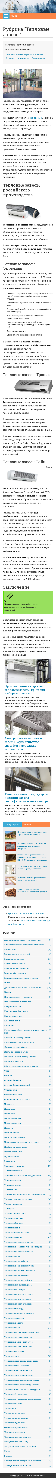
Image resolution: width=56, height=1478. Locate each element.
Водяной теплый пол (27, 963)
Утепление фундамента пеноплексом (27, 1399)
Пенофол (27, 1128)
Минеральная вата (27, 1061)
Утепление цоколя (27, 1403)
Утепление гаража (27, 1237)
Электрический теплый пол (27, 1465)
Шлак (27, 1451)
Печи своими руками (27, 1137)
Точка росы (27, 1209)
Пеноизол (27, 1104)
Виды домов (27, 949)
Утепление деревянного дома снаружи (27, 1247)
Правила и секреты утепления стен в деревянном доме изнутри (32, 833)
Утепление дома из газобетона (27, 1266)
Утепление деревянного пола (27, 1251)
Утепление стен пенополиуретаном (27, 1384)
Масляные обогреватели (27, 1052)
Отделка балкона (27, 1080)
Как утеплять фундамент (27, 1011)
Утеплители (27, 1408)
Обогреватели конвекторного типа (27, 1066)
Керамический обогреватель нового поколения (27, 1031)
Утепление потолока (27, 1351)
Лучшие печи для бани (27, 1047)
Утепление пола (27, 1327)
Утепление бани (27, 1228)
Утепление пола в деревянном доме (27, 1332)
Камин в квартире (27, 1016)
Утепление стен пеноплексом (27, 1375)
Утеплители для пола (27, 1413)
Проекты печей (27, 1156)
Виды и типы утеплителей (27, 954)
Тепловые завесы (27, 1180)
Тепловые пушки (27, 1185)
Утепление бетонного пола (27, 1232)
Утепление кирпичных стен (27, 1299)
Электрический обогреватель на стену (27, 1460)
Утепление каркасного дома (27, 1285)
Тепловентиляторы (27, 1170)
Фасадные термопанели (27, 1427)
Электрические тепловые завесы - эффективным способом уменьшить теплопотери (23, 744)
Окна (27, 1071)
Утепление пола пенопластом (27, 1342)
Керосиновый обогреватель (27, 1037)
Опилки (27, 1075)
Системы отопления (27, 1166)
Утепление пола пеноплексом (27, 1346)
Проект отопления (27, 1151)
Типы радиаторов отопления (27, 1199)
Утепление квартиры (27, 1289)
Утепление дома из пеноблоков (27, 1270)
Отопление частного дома (27, 1099)
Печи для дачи (27, 1132)
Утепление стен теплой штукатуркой (27, 1389)
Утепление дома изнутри (27, 1275)
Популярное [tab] (12, 824)
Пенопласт (27, 1109)
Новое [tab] (27, 824)
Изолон (27, 992)
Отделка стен (27, 1090)
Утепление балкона (27, 1218)
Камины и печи (27, 1021)
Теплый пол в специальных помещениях (27, 1194)
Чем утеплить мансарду (27, 1441)
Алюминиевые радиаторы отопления (27, 940)
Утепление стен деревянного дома (27, 1361)
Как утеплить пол (27, 1006)
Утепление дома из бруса (27, 1261)
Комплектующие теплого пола (27, 1042)
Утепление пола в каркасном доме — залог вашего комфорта (32, 879)
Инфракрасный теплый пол (27, 1001)
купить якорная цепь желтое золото (26, 913)
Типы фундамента (27, 1204)
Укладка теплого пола (27, 1213)
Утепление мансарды (27, 1308)
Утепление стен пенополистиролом (27, 1380)
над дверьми (35, 117)
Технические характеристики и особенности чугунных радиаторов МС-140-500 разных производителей (32, 857)
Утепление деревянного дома (27, 1242)
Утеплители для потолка (27, 1418)
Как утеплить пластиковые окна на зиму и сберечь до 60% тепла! (32, 867)
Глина (27, 982)
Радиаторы (27, 1161)
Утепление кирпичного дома (27, 1294)
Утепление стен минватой (27, 1365)
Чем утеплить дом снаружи (27, 1437)
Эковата (27, 1456)
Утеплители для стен (27, 1422)
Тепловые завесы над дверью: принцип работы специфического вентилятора (27, 797)
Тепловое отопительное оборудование (25, 58)
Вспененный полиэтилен (27, 968)
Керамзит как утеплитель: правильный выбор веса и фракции (32, 890)
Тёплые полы (27, 1189)
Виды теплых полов (27, 959)
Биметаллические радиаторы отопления (27, 944)
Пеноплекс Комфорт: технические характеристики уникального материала (31, 846)
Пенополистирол (27, 1118)
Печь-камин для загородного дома (27, 1142)
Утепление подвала (27, 1323)
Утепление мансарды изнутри (27, 1313)
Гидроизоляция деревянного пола (27, 978)
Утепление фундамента (27, 1394)
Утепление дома (27, 1256)
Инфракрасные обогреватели (27, 997)
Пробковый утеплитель (27, 1147)
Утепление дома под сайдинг (27, 1280)
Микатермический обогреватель (27, 1056)
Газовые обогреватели (27, 973)
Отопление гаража (27, 1094)
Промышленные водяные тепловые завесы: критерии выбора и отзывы (25, 689)
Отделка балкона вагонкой (27, 1085)
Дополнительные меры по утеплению (24, 54)
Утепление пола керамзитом (27, 1337)
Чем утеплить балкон (27, 1432)
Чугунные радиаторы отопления (27, 1446)
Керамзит (27, 1025)
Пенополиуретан (27, 1123)
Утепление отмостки (27, 1318)
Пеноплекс (27, 1113)
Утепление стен (27, 1356)
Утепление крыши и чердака (27, 1304)
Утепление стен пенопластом (27, 1370)
